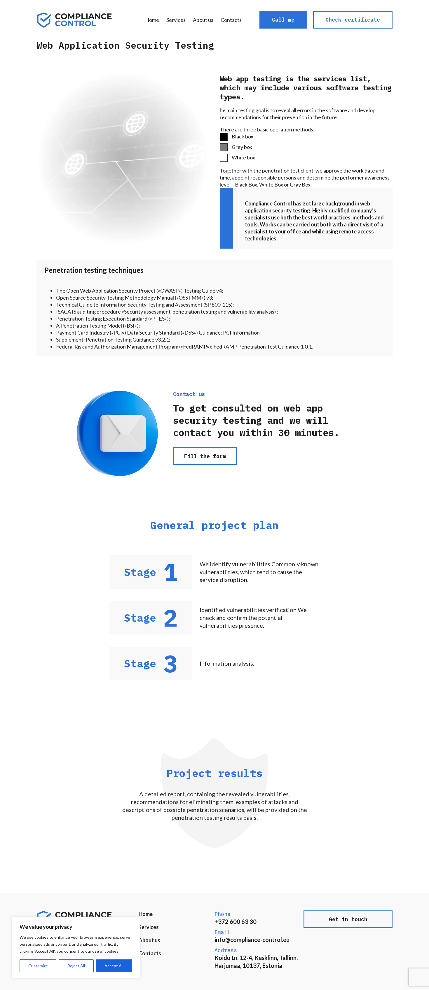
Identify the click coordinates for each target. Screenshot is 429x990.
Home (152, 20)
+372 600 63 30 (235, 921)
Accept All (113, 965)
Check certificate (352, 19)
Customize (38, 965)
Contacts (231, 20)
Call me (283, 19)
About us (203, 20)
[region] (76, 947)
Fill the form (205, 456)
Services (176, 20)
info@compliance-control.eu (252, 939)
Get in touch (348, 919)
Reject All (76, 965)
